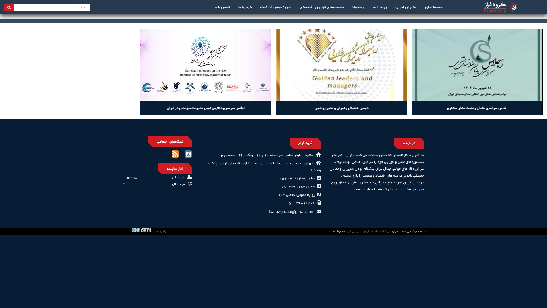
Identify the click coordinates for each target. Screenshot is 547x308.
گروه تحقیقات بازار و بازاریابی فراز (368, 231)
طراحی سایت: (159, 231)
